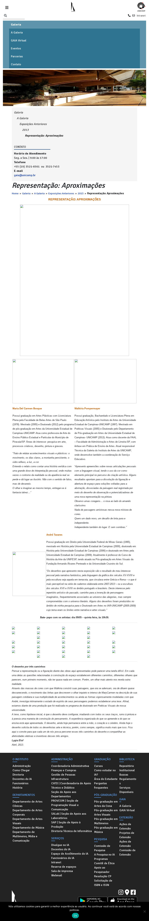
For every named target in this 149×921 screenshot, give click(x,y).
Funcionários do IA (62, 858)
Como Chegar (21, 770)
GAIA (122, 799)
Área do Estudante (106, 779)
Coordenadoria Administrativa (70, 766)
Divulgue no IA (60, 845)
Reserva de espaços (63, 867)
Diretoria (18, 774)
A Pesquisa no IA (104, 854)
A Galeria (17, 32)
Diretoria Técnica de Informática (71, 831)
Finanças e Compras (63, 770)
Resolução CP (102, 876)
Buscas (123, 774)
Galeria (16, 24)
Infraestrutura (60, 779)
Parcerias (17, 56)
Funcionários (20, 783)
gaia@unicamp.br (25, 175)
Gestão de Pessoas (63, 774)
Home (15, 193)
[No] (144, 911)
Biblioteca (127, 759)
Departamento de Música (28, 827)
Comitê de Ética (104, 863)
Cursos (98, 766)
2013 (81, 193)
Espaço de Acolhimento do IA (69, 854)
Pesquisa (100, 839)
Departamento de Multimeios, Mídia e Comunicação (25, 836)
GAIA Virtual (18, 40)
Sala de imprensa (62, 871)
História (17, 788)
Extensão (126, 817)
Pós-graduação (105, 795)
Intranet (141, 15)
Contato (16, 64)
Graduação (102, 759)
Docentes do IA (22, 779)
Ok (75, 915)
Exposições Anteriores (61, 193)
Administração (22, 766)
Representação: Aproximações (44, 135)
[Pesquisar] (5, 15)
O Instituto (20, 759)
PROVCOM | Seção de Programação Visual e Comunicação (65, 805)
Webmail (56, 875)
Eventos (16, 48)
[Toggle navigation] (7, 6)
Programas (101, 859)
